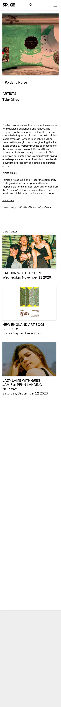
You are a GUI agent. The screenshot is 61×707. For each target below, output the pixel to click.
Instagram (8, 200)
